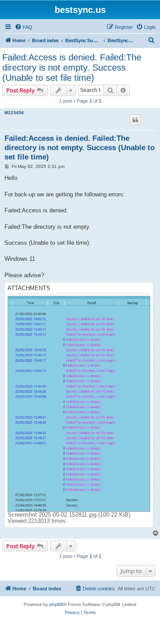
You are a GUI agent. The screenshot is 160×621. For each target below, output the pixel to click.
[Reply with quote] (135, 120)
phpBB (56, 604)
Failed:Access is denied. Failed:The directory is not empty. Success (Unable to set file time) (71, 67)
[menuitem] (23, 27)
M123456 (14, 112)
